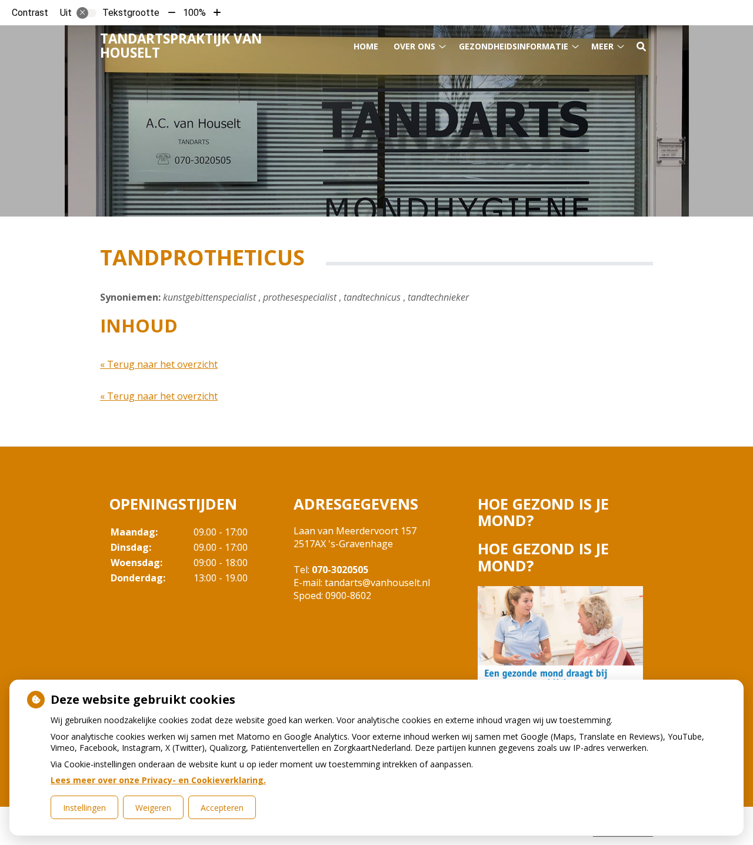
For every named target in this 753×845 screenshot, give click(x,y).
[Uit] (86, 13)
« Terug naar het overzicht (159, 364)
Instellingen (84, 807)
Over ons (414, 46)
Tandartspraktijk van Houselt (181, 45)
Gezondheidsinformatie (513, 46)
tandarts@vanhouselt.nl (377, 582)
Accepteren (222, 807)
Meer (602, 46)
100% (194, 12)
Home (366, 46)
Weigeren (153, 807)
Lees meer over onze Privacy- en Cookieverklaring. (158, 780)
